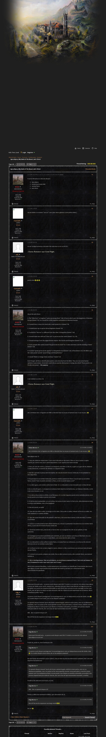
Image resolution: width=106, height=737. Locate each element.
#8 (92, 442)
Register (30, 152)
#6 (92, 375)
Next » (30, 164)
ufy (17, 254)
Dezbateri (39, 157)
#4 (92, 276)
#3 (92, 242)
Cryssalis (17, 221)
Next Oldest (15, 717)
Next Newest (24, 717)
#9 (92, 580)
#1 (92, 174)
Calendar (87, 148)
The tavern (25, 157)
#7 (92, 408)
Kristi (61, 174)
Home (79, 148)
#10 (92, 626)
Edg (17, 592)
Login (24, 152)
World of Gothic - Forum (15, 157)
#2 (92, 208)
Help (95, 148)
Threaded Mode (90, 169)
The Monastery (32, 157)
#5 (92, 310)
